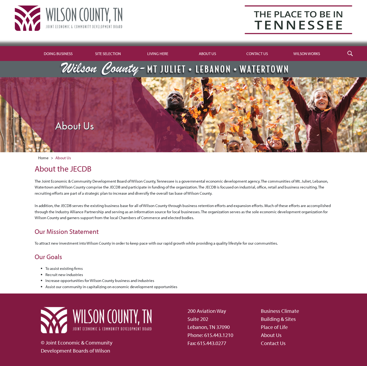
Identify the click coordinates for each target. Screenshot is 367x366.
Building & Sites (278, 319)
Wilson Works (306, 53)
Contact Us (257, 53)
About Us (207, 53)
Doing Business (58, 53)
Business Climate (280, 310)
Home (43, 157)
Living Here (157, 53)
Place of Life (274, 327)
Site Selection (108, 53)
